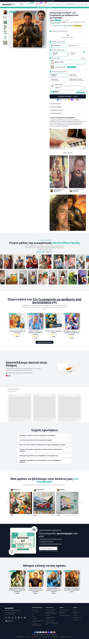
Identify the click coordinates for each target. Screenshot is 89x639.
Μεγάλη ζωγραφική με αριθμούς (50, 618)
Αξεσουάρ (48, 615)
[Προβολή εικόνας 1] (5, 12)
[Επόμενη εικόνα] (45, 29)
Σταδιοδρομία (76, 619)
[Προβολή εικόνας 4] (5, 27)
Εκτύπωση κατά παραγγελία (76, 612)
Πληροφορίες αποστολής (64, 615)
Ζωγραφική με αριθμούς (50, 610)
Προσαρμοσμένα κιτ (30, 4)
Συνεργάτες (75, 615)
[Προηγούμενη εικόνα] (10, 29)
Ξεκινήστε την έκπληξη (47, 548)
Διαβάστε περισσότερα (67, 152)
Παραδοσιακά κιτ (39, 4)
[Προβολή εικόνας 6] (5, 38)
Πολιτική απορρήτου (20, 636)
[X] (22, 617)
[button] (68, 36)
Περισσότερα (59, 4)
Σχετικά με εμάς (35, 610)
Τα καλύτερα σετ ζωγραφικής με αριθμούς (37, 624)
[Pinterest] (18, 617)
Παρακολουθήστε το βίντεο (55, 186)
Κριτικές (33, 616)
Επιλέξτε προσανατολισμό (58, 42)
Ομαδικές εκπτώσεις (77, 617)
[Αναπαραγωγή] (59, 171)
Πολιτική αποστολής (34, 636)
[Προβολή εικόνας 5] (5, 32)
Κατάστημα (50, 4)
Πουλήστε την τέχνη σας (51, 623)
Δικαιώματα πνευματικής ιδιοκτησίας (66, 636)
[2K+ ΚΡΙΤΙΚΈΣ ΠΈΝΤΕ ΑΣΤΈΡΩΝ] (44, 269)
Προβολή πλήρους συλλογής (44, 342)
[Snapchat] (25, 617)
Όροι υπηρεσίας (27, 636)
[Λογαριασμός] (78, 4)
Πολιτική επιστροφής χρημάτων (44, 636)
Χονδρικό (75, 610)
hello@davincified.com (11, 612)
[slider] (67, 213)
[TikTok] (15, 617)
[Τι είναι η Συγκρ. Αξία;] (69, 20)
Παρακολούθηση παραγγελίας (62, 612)
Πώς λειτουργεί (35, 612)
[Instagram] (9, 617)
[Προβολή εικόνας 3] (5, 22)
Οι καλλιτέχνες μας (50, 620)
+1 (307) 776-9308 (10, 614)
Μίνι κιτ (45, 4)
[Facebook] (6, 617)
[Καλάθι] (85, 4)
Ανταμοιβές (34, 618)
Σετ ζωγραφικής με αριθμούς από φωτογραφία (59, 10)
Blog (33, 614)
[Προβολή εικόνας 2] (5, 17)
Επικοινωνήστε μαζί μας (64, 610)
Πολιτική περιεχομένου (55, 636)
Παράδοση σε (55, 23)
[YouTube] (12, 617)
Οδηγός (82, 58)
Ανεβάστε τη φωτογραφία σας (60, 31)
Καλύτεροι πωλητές (22, 4)
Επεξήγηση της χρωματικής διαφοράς (37, 621)
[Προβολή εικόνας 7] (5, 43)
